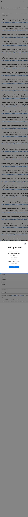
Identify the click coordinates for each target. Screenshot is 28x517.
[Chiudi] (25, 243)
